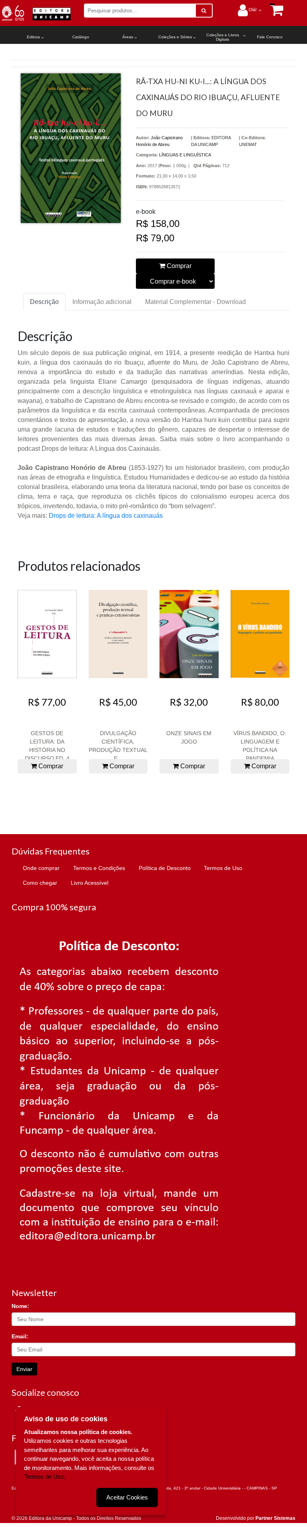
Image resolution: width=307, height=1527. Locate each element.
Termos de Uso (223, 868)
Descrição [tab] (44, 301)
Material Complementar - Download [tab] (195, 301)
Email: (20, 1336)
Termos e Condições (99, 868)
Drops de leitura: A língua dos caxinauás (106, 515)
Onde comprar (41, 868)
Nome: (20, 1306)
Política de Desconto (165, 868)
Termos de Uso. (45, 1476)
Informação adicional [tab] (102, 301)
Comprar (178, 265)
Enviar (24, 1369)
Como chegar (40, 883)
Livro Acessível (89, 883)
